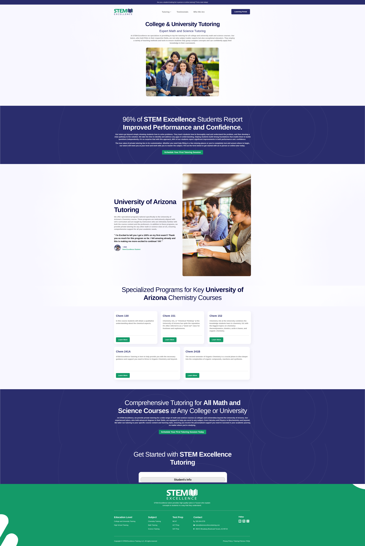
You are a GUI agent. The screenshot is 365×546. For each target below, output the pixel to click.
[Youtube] (240, 521)
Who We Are (199, 12)
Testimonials (182, 12)
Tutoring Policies (239, 541)
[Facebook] (244, 521)
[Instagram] (248, 521)
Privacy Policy (228, 541)
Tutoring (165, 12)
